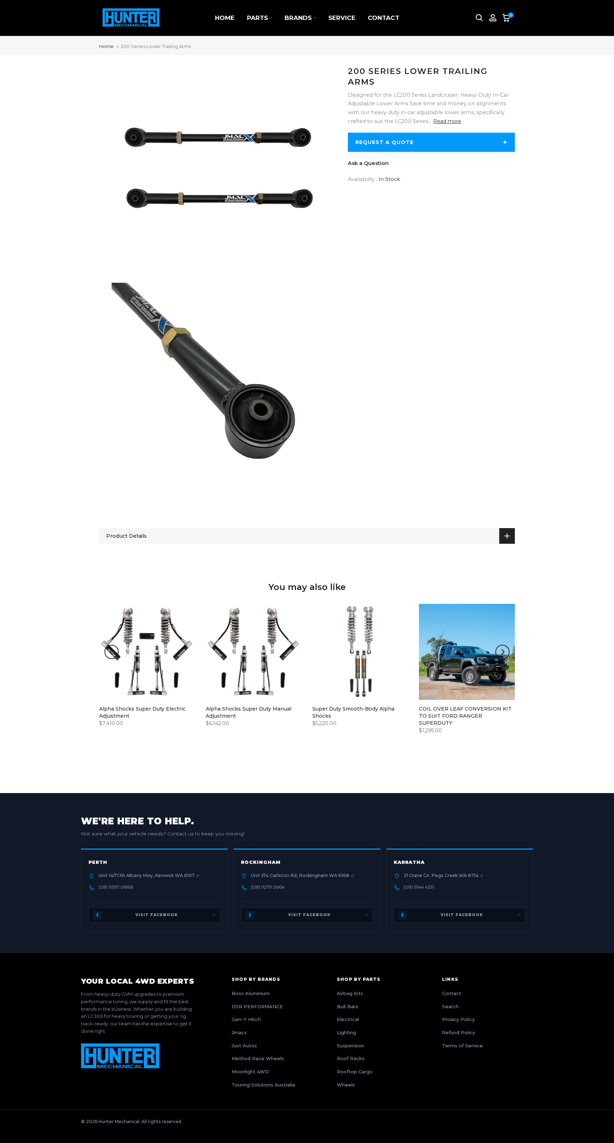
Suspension (350, 1045)
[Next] (502, 652)
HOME (225, 17)
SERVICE (341, 17)
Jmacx (239, 1032)
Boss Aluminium (251, 993)
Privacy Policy (458, 1019)
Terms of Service (462, 1045)
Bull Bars (347, 1006)
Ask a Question (368, 163)
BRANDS (298, 17)
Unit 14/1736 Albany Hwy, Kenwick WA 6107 (146, 875)
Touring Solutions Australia (263, 1085)
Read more (447, 121)
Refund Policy (458, 1032)
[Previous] (111, 652)
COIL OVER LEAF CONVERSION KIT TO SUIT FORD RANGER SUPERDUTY (465, 716)
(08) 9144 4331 (419, 887)
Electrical (348, 1019)
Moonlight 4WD (250, 1071)
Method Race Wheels (258, 1058)
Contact (451, 993)
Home (106, 46)
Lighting (346, 1032)
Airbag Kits (350, 993)
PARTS (257, 17)
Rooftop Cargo (355, 1071)
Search (450, 1006)
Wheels (346, 1085)
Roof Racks (351, 1058)
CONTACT (383, 17)
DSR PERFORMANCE (257, 1006)
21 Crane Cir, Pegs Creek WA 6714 (441, 875)
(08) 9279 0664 (268, 887)
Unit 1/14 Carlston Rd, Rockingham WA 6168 (300, 875)
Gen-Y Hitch (246, 1019)
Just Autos (244, 1045)
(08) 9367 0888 (115, 887)
